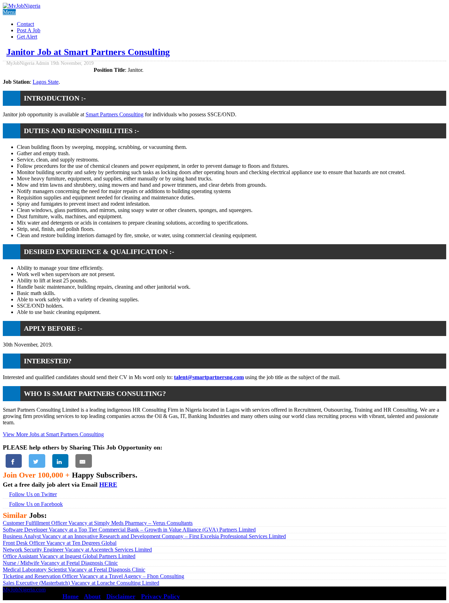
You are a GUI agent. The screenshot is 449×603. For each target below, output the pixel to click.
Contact (25, 24)
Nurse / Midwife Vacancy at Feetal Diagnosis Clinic (60, 563)
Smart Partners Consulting (114, 114)
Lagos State (46, 82)
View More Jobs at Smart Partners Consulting (53, 434)
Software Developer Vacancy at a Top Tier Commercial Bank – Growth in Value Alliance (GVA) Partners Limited (129, 530)
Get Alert (27, 37)
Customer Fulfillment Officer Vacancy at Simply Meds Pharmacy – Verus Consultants (98, 523)
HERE (108, 484)
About (92, 596)
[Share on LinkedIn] (60, 461)
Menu (9, 12)
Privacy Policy (160, 596)
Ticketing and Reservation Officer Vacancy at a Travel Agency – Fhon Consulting (93, 576)
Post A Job (28, 30)
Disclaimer (120, 596)
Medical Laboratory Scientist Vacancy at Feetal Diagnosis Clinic (74, 570)
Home (70, 596)
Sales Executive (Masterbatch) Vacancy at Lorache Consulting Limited (81, 583)
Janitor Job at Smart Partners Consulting (88, 52)
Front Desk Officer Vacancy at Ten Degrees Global (59, 543)
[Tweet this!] (37, 461)
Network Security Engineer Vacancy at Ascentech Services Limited (77, 550)
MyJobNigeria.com (24, 589)
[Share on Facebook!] (14, 461)
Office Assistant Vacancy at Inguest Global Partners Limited (69, 556)
